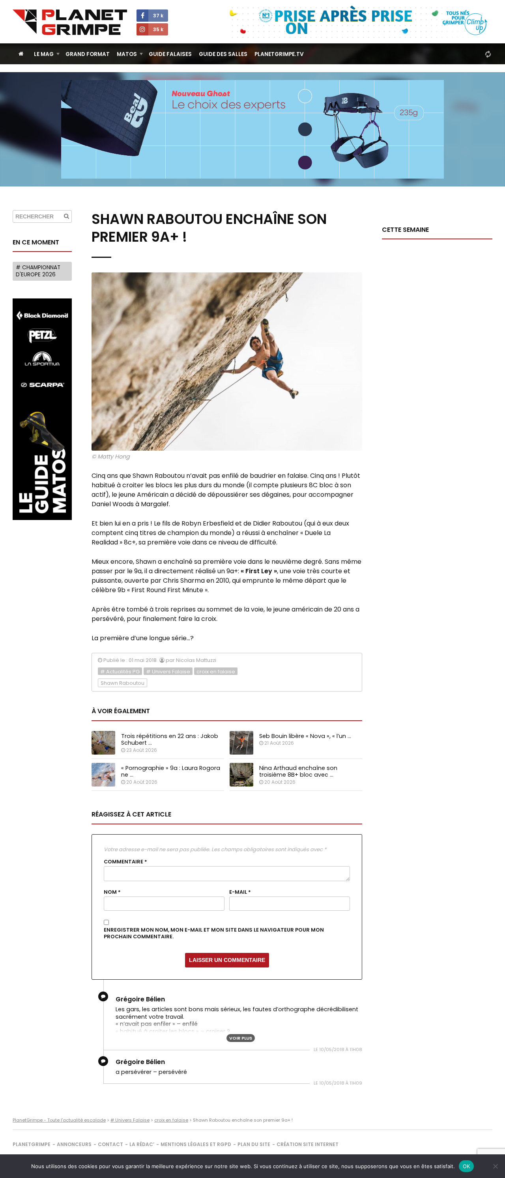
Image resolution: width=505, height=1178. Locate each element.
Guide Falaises (170, 54)
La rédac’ (141, 1144)
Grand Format (87, 54)
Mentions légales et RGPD (196, 1144)
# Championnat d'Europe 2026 (38, 271)
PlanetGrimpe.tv (279, 54)
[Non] (495, 1166)
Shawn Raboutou (122, 683)
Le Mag (44, 54)
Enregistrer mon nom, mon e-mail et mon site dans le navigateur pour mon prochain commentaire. (214, 933)
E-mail (240, 892)
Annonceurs (74, 1144)
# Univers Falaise (168, 671)
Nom (112, 892)
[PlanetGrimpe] (70, 22)
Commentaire (125, 862)
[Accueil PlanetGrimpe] (21, 53)
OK (466, 1166)
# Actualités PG (120, 671)
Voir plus (240, 1038)
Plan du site (254, 1144)
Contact (110, 1144)
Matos (127, 54)
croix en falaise (215, 671)
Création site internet (308, 1144)
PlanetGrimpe (31, 1144)
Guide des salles (223, 54)
